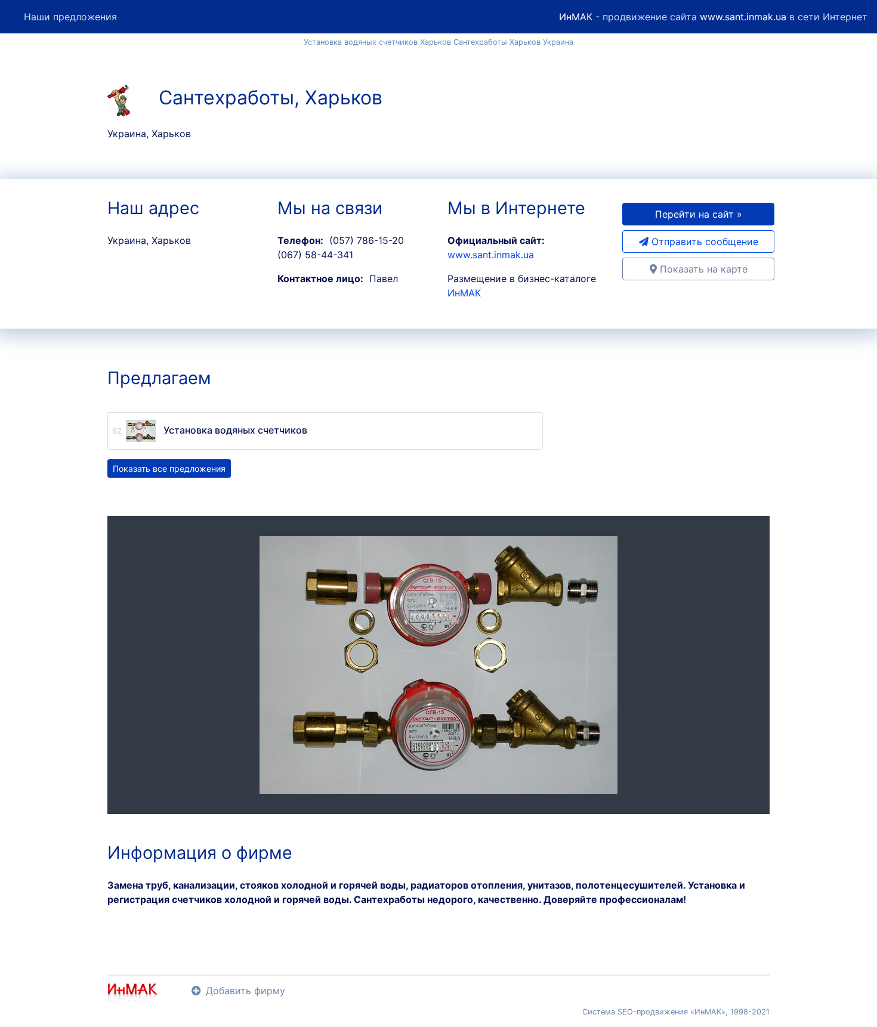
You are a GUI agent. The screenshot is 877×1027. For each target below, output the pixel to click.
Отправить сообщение (703, 242)
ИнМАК (575, 17)
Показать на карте (702, 269)
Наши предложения (70, 17)
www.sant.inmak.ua (743, 17)
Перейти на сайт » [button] (698, 214)
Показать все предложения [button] (169, 468)
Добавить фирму (245, 991)
